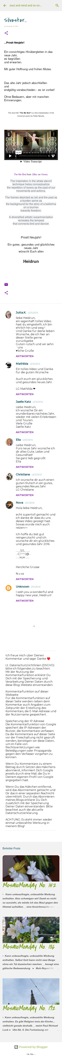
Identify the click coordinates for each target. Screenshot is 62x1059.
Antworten (25, 356)
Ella (18, 439)
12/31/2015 (33, 312)
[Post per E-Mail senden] (6, 285)
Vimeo (44, 174)
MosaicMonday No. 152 (29, 885)
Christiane (23, 474)
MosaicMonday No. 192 (29, 1008)
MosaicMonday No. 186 (28, 947)
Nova (19, 502)
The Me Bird (20, 174)
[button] (6, 33)
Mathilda (22, 363)
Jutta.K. (21, 312)
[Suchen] (57, 5)
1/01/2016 (29, 502)
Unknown (22, 586)
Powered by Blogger (33, 1047)
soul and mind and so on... (26, 5)
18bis (34, 174)
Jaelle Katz (23, 401)
